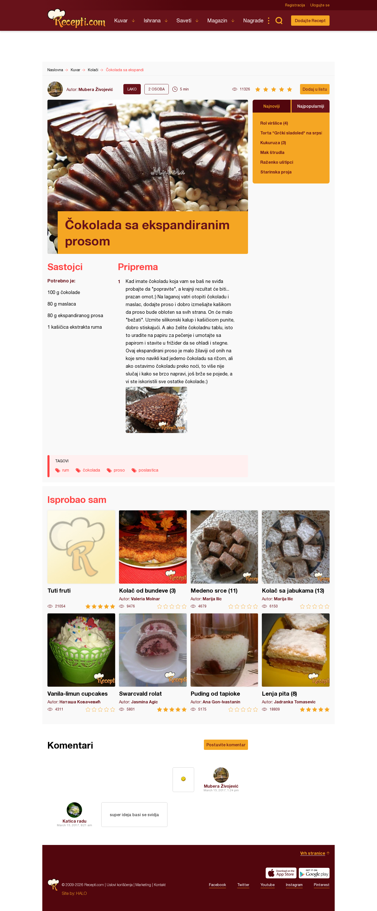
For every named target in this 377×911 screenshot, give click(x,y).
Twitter (243, 885)
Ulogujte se (320, 5)
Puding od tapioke (224, 662)
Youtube (268, 885)
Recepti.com (76, 18)
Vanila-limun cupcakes (81, 662)
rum (65, 470)
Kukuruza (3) (273, 142)
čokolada (91, 470)
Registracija (295, 5)
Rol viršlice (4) (274, 123)
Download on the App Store (281, 873)
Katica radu (74, 820)
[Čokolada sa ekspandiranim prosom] (180, 410)
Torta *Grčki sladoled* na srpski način (291, 132)
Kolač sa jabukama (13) (296, 559)
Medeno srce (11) (224, 559)
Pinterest (322, 885)
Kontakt (160, 884)
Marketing (143, 884)
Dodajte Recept (310, 20)
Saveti (183, 20)
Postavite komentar (225, 744)
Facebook (217, 885)
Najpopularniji (310, 106)
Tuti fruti (81, 559)
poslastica (148, 470)
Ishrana (152, 20)
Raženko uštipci (276, 162)
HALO (81, 893)
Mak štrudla (272, 152)
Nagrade (253, 20)
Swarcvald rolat (153, 662)
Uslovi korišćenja (120, 884)
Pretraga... (278, 20)
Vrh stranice (312, 853)
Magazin (217, 20)
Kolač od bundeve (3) (153, 559)
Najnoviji (271, 106)
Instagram (294, 885)
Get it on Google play (314, 873)
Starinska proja (276, 171)
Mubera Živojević (95, 89)
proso (119, 470)
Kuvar (121, 20)
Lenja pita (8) (296, 662)
